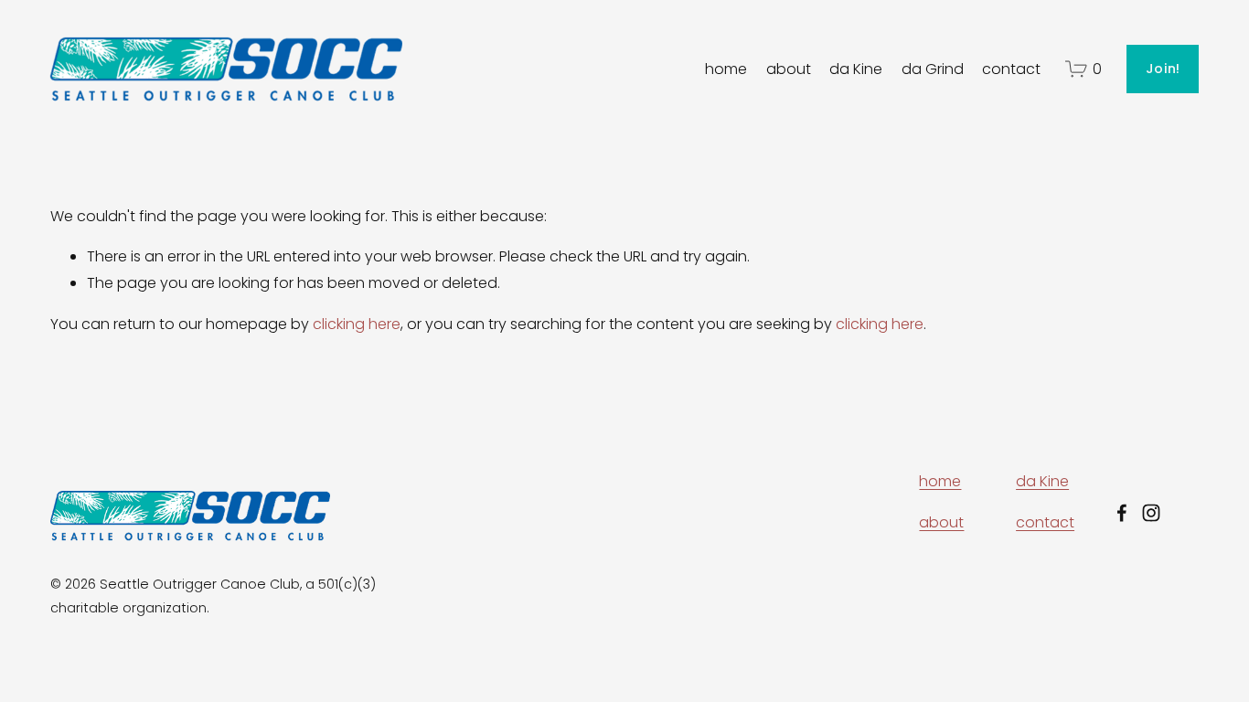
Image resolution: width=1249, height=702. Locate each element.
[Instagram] (1151, 513)
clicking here (356, 324)
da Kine (855, 69)
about (788, 69)
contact (1011, 69)
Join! (1163, 68)
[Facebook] (1122, 513)
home (726, 69)
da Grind (933, 69)
